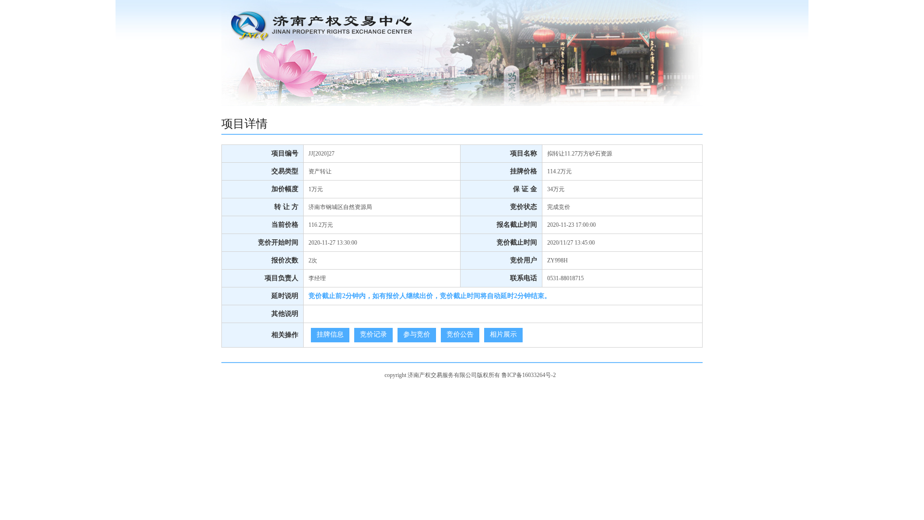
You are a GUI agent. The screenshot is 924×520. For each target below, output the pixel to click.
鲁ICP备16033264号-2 (528, 375)
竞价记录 (373, 334)
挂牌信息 (330, 334)
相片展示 (503, 334)
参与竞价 (416, 334)
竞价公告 (460, 334)
